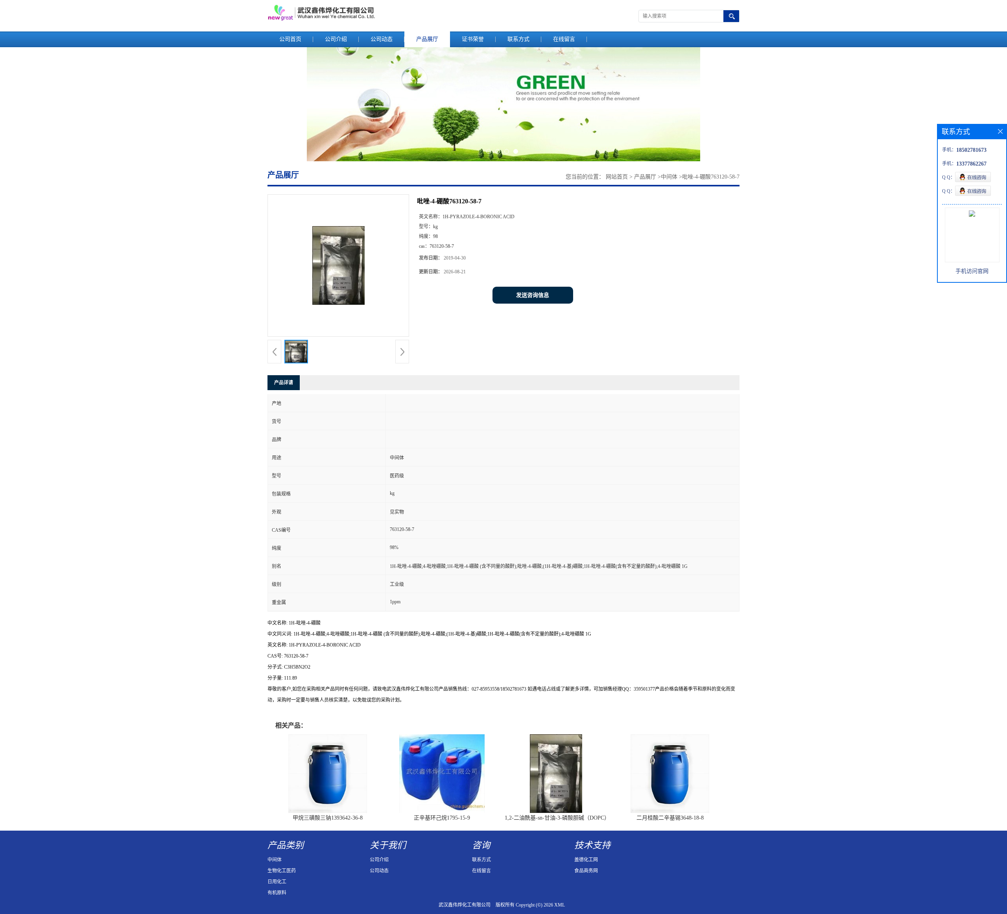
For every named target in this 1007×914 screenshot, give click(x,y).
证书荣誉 (473, 39)
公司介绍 (336, 39)
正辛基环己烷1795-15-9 (442, 818)
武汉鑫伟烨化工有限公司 (465, 905)
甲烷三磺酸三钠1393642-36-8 (328, 818)
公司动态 (382, 39)
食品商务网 (586, 870)
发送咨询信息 (532, 295)
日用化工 (276, 882)
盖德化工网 (586, 859)
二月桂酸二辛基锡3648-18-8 (670, 818)
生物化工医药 (281, 870)
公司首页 (290, 39)
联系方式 (518, 39)
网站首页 (617, 177)
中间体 (669, 177)
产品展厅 (427, 39)
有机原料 (276, 893)
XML (559, 905)
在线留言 (564, 39)
